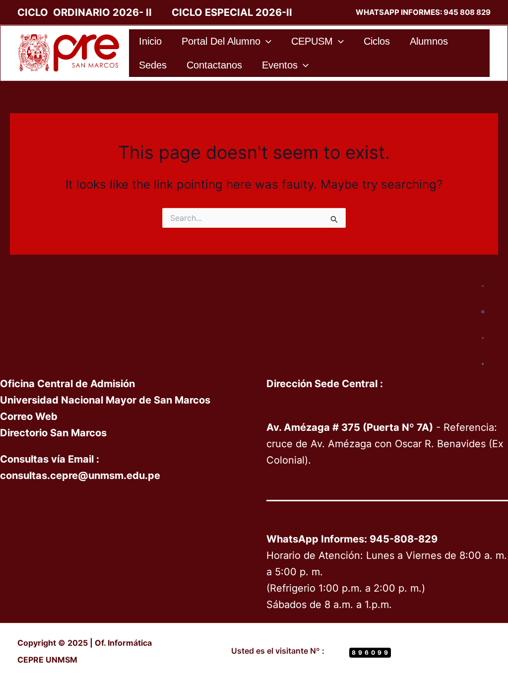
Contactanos (214, 65)
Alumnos (429, 41)
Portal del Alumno (221, 41)
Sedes (153, 65)
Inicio (150, 41)
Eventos (280, 65)
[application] (265, 41)
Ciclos (377, 41)
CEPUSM (312, 41)
